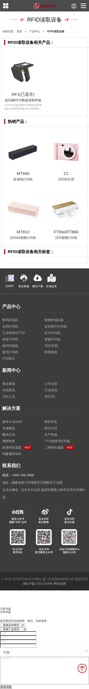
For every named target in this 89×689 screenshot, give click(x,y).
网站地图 (59, 583)
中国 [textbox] (6, 652)
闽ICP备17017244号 (37, 583)
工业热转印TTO (13, 333)
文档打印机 (10, 326)
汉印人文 (8, 396)
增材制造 (8, 441)
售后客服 (23, 286)
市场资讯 (8, 390)
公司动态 (50, 384)
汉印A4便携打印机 (23, 238)
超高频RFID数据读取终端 (23, 100)
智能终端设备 (54, 320)
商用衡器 (50, 352)
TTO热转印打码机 (57, 441)
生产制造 (50, 434)
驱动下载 (37, 286)
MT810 (23, 232)
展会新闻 (8, 384)
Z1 (66, 173)
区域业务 (51, 286)
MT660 (23, 173)
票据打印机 (52, 339)
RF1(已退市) (23, 94)
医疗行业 (50, 428)
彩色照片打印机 (55, 326)
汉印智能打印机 (66, 238)
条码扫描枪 (10, 345)
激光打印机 (10, 352)
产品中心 (34, 31)
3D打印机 (51, 345)
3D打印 (49, 396)
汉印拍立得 (66, 179)
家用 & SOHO (12, 422)
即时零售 (50, 422)
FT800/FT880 (66, 232)
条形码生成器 (16, 447)
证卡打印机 (52, 333)
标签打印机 (10, 339)
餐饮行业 (8, 434)
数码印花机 (10, 320)
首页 (19, 31)
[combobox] (44, 652)
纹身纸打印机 (23, 179)
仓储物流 (8, 428)
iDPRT (10, 286)
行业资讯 (50, 390)
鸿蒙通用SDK (11, 454)
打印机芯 (8, 358)
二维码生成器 (58, 447)
